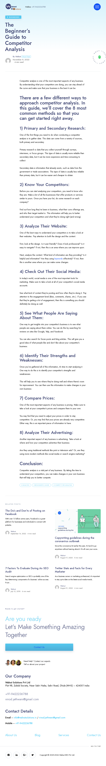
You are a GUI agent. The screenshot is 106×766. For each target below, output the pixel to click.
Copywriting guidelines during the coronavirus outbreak (74, 539)
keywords (58, 258)
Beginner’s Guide (42, 485)
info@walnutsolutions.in (25, 717)
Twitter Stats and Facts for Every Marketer (73, 570)
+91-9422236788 (39, 7)
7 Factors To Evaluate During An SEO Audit (26, 570)
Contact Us (39, 647)
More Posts (26, 57)
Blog (37, 735)
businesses (14, 17)
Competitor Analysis (63, 485)
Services (63, 735)
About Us (11, 735)
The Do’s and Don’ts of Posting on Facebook (25, 512)
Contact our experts (42, 661)
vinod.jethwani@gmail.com (22, 699)
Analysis (25, 485)
